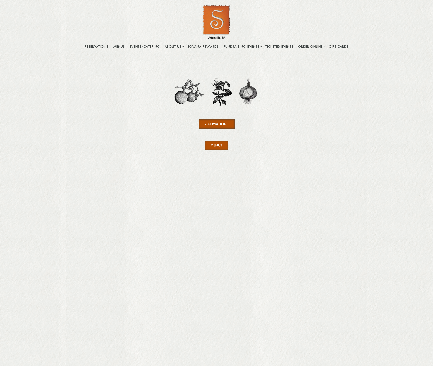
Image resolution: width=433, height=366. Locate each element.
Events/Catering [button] (145, 46)
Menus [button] (119, 46)
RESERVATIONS (217, 124)
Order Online (311, 46)
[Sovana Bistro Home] (216, 21)
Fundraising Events (242, 46)
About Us (173, 46)
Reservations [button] (97, 46)
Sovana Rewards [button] (203, 46)
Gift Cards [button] (338, 46)
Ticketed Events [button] (279, 46)
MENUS (216, 145)
